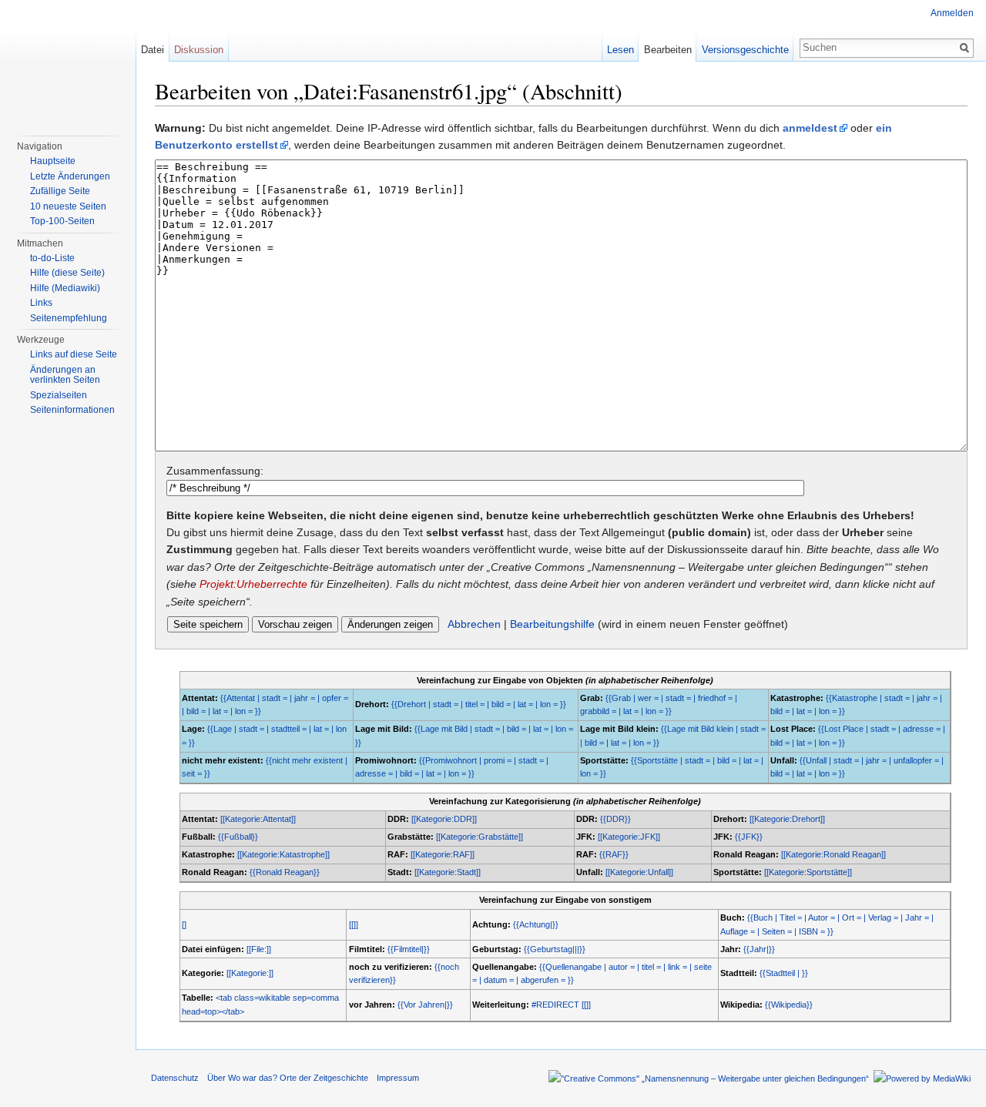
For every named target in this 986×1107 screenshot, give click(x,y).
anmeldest (810, 128)
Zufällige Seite (60, 191)
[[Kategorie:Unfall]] (639, 872)
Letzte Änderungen (70, 176)
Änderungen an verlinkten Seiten (65, 375)
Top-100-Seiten (62, 221)
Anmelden (952, 13)
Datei (152, 49)
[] (184, 924)
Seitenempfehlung (68, 318)
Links (41, 302)
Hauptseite (52, 161)
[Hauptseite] (67, 61)
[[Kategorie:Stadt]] (447, 872)
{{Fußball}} (238, 836)
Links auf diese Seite (73, 354)
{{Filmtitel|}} (408, 949)
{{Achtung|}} (535, 924)
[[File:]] (258, 949)
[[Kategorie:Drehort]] (787, 819)
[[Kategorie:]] (249, 973)
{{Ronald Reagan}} (285, 872)
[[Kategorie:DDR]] (444, 819)
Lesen (620, 49)
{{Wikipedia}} (789, 1004)
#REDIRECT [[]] (561, 1004)
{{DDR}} (615, 819)
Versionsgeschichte (745, 49)
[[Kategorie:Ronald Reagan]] (833, 854)
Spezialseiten (58, 395)
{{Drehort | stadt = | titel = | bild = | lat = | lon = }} (478, 704)
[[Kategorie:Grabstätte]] (479, 836)
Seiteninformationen (72, 409)
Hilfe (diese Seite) (67, 272)
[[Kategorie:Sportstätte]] (808, 872)
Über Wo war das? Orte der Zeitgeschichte (287, 1077)
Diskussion (198, 49)
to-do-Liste (52, 258)
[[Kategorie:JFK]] (629, 836)
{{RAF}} (614, 854)
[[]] (353, 924)
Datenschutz (175, 1077)
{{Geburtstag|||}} (554, 949)
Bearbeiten (668, 49)
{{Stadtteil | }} (784, 973)
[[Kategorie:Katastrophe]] (283, 854)
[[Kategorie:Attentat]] (258, 819)
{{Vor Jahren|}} (425, 1004)
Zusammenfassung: (214, 471)
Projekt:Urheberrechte (253, 584)
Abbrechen (474, 624)
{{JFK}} (749, 836)
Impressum (398, 1077)
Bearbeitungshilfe (552, 624)
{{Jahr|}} (759, 949)
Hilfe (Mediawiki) (65, 288)
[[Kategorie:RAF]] (443, 854)
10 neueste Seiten (68, 206)
